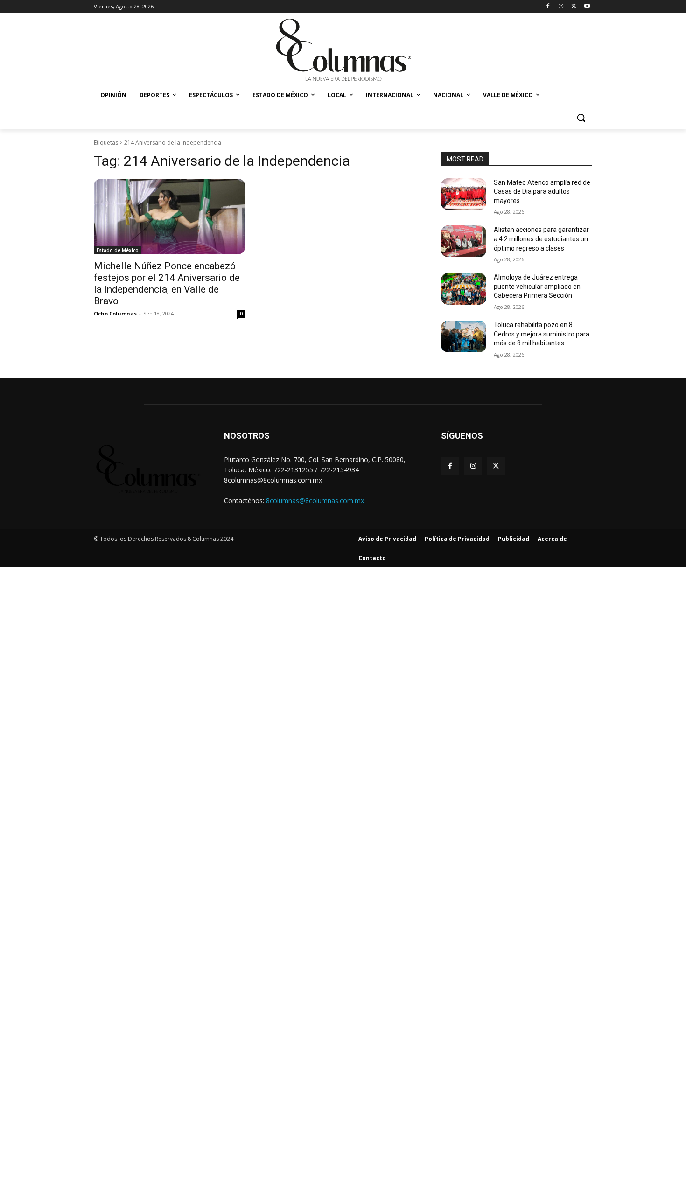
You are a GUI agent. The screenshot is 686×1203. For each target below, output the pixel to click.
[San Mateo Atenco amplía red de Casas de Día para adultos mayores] (463, 194)
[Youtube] (586, 6)
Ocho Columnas (115, 313)
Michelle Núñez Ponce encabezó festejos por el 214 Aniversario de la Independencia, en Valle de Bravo (167, 283)
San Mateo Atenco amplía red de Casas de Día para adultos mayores (542, 191)
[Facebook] (548, 6)
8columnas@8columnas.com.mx (315, 500)
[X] (573, 6)
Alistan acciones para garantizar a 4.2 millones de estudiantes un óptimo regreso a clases (541, 239)
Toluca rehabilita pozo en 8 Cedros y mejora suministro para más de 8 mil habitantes (541, 334)
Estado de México (118, 250)
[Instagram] (561, 6)
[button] (581, 117)
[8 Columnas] (343, 51)
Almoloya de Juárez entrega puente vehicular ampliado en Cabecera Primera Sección (537, 286)
